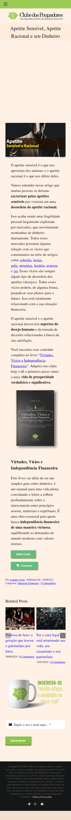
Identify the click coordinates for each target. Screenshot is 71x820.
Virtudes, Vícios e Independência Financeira (32, 360)
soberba (25, 259)
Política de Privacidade (42, 796)
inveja (37, 259)
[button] (8, 635)
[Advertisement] (35, 81)
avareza (52, 265)
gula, (14, 265)
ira (16, 270)
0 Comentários (48, 583)
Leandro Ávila (17, 579)
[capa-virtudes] (35, 390)
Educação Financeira (28, 583)
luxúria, (40, 265)
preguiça (25, 265)
